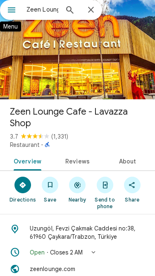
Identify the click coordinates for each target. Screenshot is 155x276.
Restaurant (25, 145)
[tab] (26, 160)
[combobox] (42, 9)
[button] (77, 252)
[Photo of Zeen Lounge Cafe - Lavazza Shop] (77, 49)
